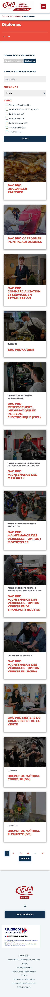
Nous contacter (25, 914)
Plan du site (24, 956)
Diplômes (30, 61)
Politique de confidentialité (24, 971)
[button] (9, 36)
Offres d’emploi (24, 987)
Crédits (24, 964)
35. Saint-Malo (17, 127)
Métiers (19, 61)
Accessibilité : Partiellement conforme (24, 960)
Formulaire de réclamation (24, 983)
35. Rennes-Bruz (18, 123)
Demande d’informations (24, 979)
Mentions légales (24, 967)
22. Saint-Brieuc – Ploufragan (24, 109)
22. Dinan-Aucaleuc (19, 105)
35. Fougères (16, 118)
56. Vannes (15, 132)
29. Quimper (16, 114)
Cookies (24, 975)
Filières (9, 61)
